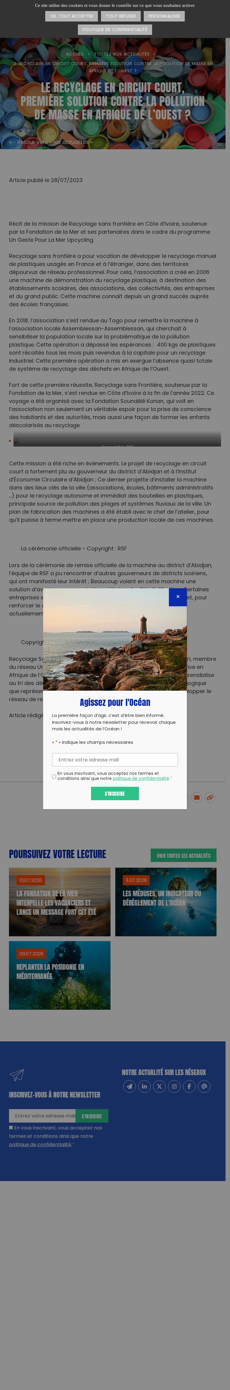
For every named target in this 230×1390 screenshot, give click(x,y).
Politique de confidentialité (115, 30)
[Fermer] (178, 597)
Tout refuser (121, 16)
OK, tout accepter (71, 16)
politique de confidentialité (141, 778)
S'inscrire (115, 793)
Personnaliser (164, 16)
